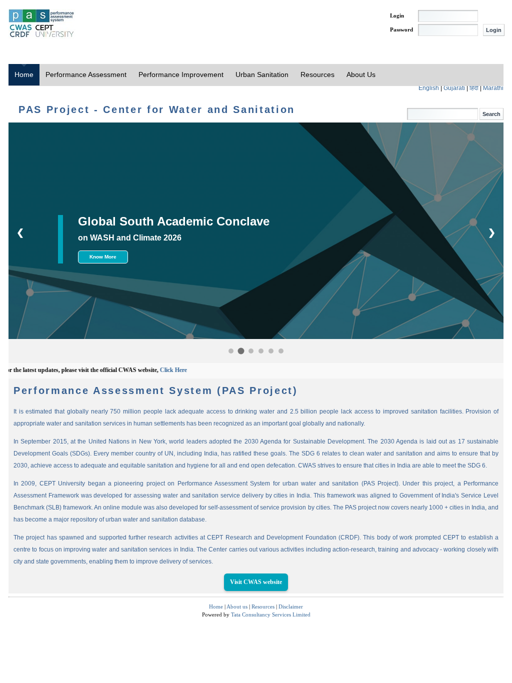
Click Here (156, 370)
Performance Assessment (86, 74)
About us (237, 607)
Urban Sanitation (262, 74)
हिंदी (475, 88)
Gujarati (455, 88)
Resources (317, 74)
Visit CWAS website (256, 582)
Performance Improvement (181, 74)
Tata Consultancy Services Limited (270, 615)
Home (24, 74)
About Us (361, 74)
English (429, 88)
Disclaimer (290, 607)
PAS (42, 24)
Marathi (493, 88)
